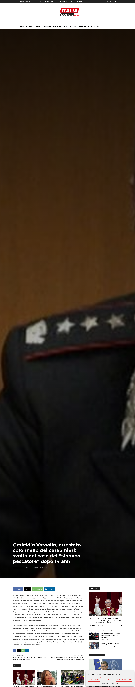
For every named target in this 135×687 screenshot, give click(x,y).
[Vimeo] (113, 1)
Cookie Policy (114, 683)
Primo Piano (18, 568)
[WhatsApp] (23, 650)
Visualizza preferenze (124, 679)
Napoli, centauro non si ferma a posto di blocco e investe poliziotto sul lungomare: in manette (111, 645)
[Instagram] (108, 1)
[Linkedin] (27, 650)
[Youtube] (115, 1)
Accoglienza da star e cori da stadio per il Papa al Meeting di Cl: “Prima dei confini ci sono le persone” (105, 620)
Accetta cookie (94, 679)
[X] (110, 1)
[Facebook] (105, 1)
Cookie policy (104, 683)
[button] (114, 26)
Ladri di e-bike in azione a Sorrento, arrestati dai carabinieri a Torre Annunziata (111, 635)
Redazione (45, 568)
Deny (108, 679)
